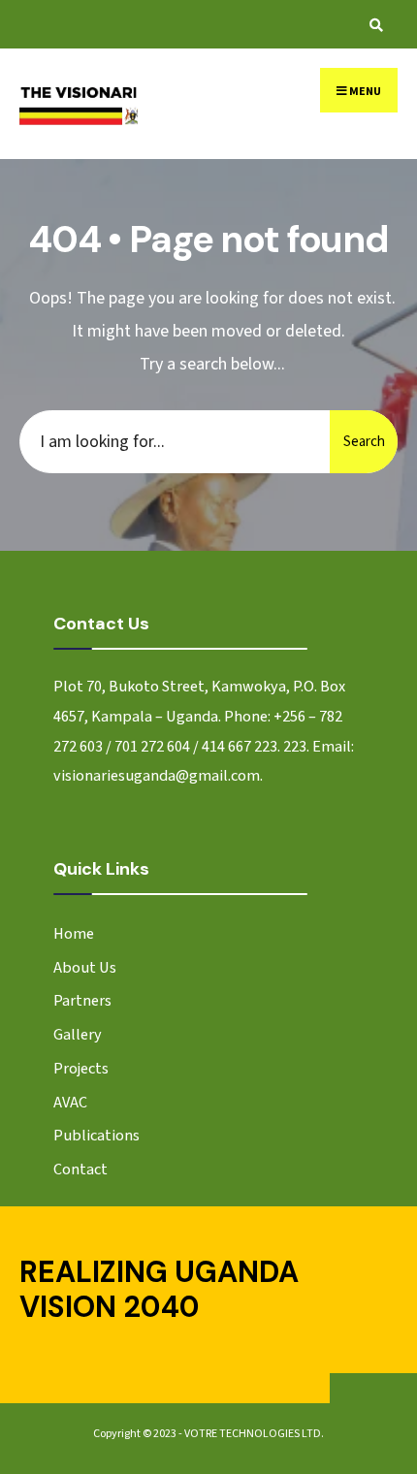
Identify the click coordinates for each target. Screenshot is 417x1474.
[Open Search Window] (373, 25)
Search (364, 442)
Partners (82, 1000)
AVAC (70, 1102)
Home (73, 933)
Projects (81, 1068)
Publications (96, 1135)
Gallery (77, 1034)
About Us (84, 967)
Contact (80, 1169)
